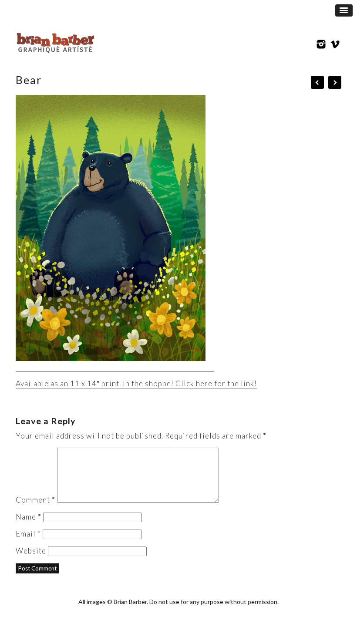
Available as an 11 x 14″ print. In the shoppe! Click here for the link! (136, 383)
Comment (35, 499)
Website (31, 550)
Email (28, 533)
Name (28, 516)
